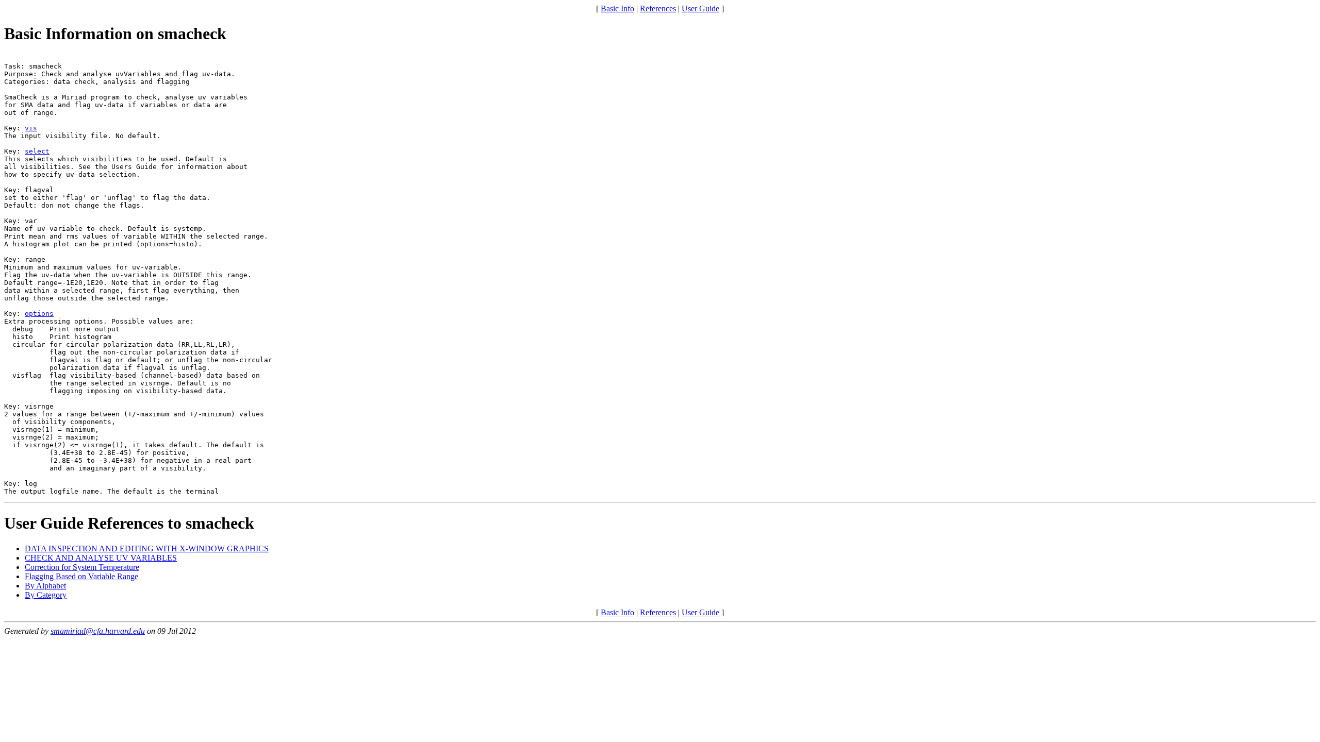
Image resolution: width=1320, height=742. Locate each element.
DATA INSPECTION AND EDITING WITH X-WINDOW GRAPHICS (147, 548)
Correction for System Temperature (82, 567)
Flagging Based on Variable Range (81, 576)
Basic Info (617, 8)
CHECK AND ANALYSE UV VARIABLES (101, 557)
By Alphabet (45, 585)
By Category (46, 595)
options (39, 313)
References (658, 8)
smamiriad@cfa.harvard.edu (98, 631)
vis (31, 128)
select (37, 151)
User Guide (700, 8)
